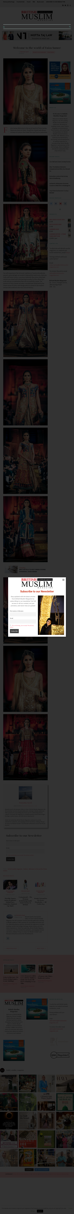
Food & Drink (20, 2)
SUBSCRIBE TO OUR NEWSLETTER (55, 2)
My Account (40, 2)
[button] (63, 579)
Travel (28, 2)
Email (11, 618)
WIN (34, 2)
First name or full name (16, 611)
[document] (37, 607)
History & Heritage (8, 2)
